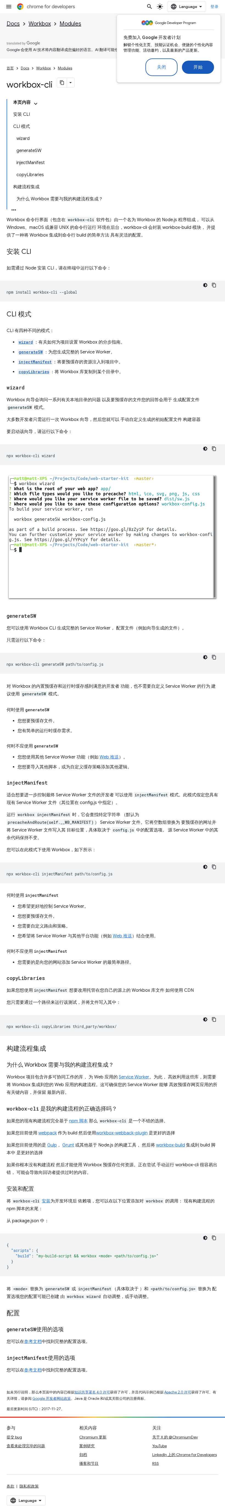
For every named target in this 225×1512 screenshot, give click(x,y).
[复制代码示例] (214, 285)
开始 (198, 67)
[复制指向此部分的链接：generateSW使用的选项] (69, 1329)
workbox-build (170, 1145)
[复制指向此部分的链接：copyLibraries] (50, 978)
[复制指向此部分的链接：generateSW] (41, 616)
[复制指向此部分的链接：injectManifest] (53, 783)
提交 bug (14, 1437)
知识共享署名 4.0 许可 (92, 1392)
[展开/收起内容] (35, 103)
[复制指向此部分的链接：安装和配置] (39, 1189)
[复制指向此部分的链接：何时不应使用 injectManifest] (72, 951)
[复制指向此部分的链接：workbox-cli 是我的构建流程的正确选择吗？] (122, 1109)
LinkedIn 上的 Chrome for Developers (184, 1454)
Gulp (52, 1145)
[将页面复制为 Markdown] (62, 82)
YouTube (159, 1445)
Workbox (40, 23)
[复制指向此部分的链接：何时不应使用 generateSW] (63, 746)
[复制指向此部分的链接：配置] (25, 1313)
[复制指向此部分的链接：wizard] (30, 388)
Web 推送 (109, 757)
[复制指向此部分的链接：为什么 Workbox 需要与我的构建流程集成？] (119, 1065)
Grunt (68, 1145)
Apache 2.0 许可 (177, 1392)
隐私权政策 (29, 1486)
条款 (10, 1486)
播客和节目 (89, 1463)
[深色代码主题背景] (205, 285)
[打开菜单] (8, 6)
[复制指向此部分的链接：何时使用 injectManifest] (63, 895)
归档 (83, 1454)
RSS (155, 1463)
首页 (10, 68)
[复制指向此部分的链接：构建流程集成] (51, 1049)
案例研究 (87, 1445)
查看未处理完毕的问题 (26, 1445)
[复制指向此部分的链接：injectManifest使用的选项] (80, 1358)
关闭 (161, 67)
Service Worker (134, 1077)
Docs (13, 23)
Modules (70, 23)
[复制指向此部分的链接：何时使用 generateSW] (54, 710)
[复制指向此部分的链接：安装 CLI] (36, 252)
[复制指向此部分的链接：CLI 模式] (36, 314)
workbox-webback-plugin (122, 1133)
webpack (47, 1133)
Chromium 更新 (92, 1437)
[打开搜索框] (149, 6)
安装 (46, 1201)
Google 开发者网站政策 (51, 1398)
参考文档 (33, 1341)
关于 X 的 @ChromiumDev (175, 1437)
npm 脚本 (78, 1121)
